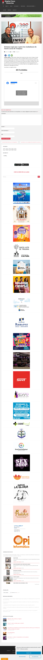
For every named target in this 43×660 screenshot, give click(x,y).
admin (12, 51)
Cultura (4, 10)
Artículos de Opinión (30, 6)
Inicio (11, 6)
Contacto (14, 10)
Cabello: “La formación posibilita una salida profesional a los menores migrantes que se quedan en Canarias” (21, 608)
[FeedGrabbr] (21, 584)
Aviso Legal (14, 650)
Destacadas (23, 6)
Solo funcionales (22, 656)
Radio (6, 6)
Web (2, 134)
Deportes (9, 10)
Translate (18, 592)
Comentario (3, 113)
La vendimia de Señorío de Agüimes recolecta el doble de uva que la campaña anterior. (19, 605)
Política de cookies (24, 648)
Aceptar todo (28, 652)
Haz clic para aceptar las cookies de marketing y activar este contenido (21, 93)
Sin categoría (17, 51)
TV (3, 6)
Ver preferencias (35, 656)
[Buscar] (39, 177)
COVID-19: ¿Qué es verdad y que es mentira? (16, 623)
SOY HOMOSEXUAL (11, 632)
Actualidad (16, 6)
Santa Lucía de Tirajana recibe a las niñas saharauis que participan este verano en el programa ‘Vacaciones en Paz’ (20, 611)
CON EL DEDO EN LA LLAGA (21, 172)
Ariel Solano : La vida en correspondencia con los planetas (18, 637)
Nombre (3, 126)
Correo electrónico (5, 130)
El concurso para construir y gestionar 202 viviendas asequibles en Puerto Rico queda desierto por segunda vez (21, 602)
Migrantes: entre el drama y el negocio (15, 618)
